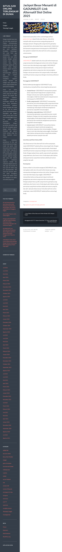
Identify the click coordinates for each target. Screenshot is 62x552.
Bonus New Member (8, 457)
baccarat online (7, 453)
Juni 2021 (5, 412)
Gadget (5, 25)
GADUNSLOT (27, 60)
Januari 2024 (6, 354)
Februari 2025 (6, 316)
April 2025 (5, 309)
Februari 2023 (6, 390)
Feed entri (5, 530)
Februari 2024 (6, 351)
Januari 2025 (6, 319)
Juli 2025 (5, 299)
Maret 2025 (6, 312)
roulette (5, 473)
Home (4, 23)
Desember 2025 (7, 287)
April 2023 (5, 383)
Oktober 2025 (6, 293)
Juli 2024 (5, 335)
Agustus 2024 (6, 332)
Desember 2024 (7, 322)
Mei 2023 (5, 380)
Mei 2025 (5, 306)
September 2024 (7, 328)
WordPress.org (6, 536)
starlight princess (7, 508)
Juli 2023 (5, 373)
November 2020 (7, 425)
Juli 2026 (5, 267)
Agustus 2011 (6, 438)
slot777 (5, 502)
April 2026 (5, 277)
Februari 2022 (6, 409)
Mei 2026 (5, 274)
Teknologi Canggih (8, 28)
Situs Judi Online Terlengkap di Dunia (11, 10)
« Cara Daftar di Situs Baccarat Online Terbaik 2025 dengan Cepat (39, 214)
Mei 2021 (5, 415)
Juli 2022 (5, 402)
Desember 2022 (7, 396)
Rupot (37, 19)
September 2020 (7, 428)
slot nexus (5, 498)
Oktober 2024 (6, 325)
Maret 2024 (6, 348)
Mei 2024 (5, 341)
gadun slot (28, 204)
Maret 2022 (6, 406)
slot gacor (5, 495)
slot (4, 482)
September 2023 (7, 367)
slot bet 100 (6, 485)
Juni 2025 (5, 303)
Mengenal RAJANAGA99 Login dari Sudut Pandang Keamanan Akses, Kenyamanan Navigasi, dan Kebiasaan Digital (9, 222)
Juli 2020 (5, 435)
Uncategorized (6, 514)
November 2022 (7, 399)
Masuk (4, 527)
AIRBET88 (5, 450)
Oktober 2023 (6, 364)
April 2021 (5, 418)
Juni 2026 (5, 271)
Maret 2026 (6, 280)
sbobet (4, 476)
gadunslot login (27, 39)
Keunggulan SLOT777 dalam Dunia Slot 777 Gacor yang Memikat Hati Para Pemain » (41, 221)
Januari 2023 (6, 393)
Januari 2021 (6, 422)
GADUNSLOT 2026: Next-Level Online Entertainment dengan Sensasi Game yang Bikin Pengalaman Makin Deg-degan (10, 243)
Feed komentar (6, 533)
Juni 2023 (5, 377)
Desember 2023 (7, 357)
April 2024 (5, 345)
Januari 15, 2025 (28, 19)
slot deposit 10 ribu (8, 492)
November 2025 (7, 290)
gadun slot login (35, 204)
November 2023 (7, 361)
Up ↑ (51, 231)
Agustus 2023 (6, 370)
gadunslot (42, 204)
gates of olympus (7, 463)
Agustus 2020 (6, 431)
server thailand (7, 479)
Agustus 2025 (6, 296)
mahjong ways (6, 469)
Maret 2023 (6, 386)
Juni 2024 (5, 338)
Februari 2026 (6, 283)
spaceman (5, 505)
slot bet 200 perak (7, 489)
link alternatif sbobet (8, 466)
